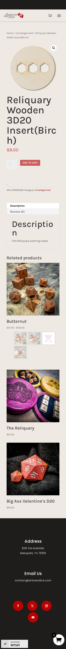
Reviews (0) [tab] (17, 211)
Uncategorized (24, 33)
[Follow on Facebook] (18, 606)
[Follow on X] (32, 606)
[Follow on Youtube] (33, 617)
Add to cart (30, 162)
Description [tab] (17, 205)
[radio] (20, 338)
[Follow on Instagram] (46, 606)
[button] (54, 48)
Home (10, 33)
